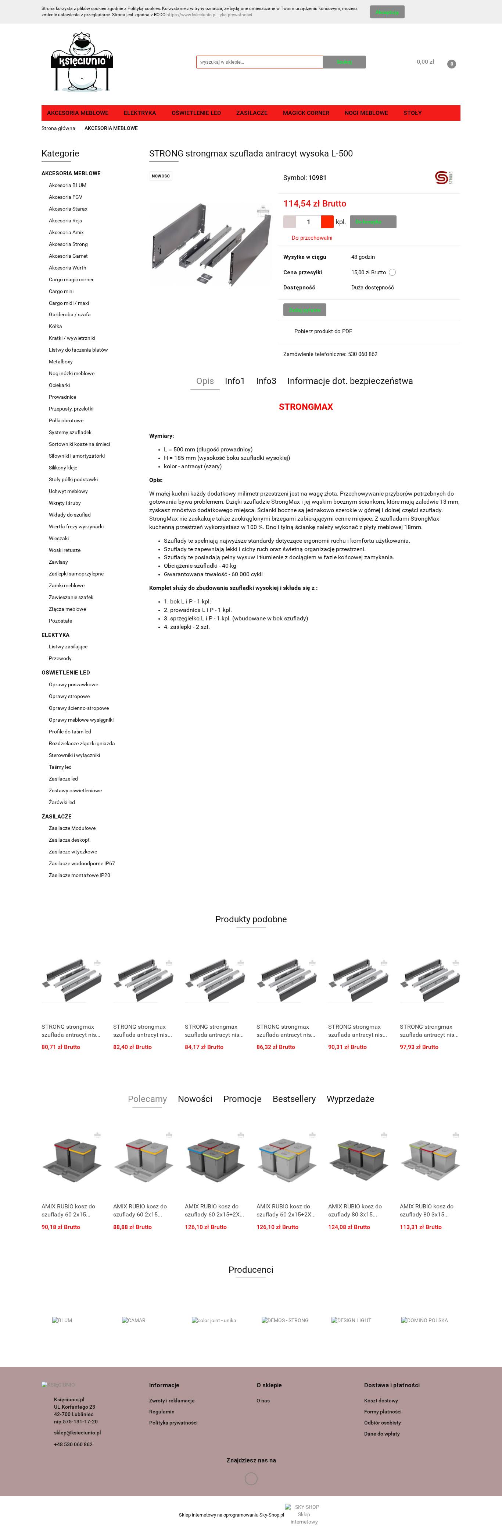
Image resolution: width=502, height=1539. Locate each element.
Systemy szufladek (71, 432)
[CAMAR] (146, 1320)
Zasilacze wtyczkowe (73, 852)
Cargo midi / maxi (69, 303)
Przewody (60, 658)
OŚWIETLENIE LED (67, 672)
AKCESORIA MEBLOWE (72, 173)
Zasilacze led (64, 779)
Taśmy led (61, 767)
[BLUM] (76, 1320)
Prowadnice (63, 397)
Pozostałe (60, 621)
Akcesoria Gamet (69, 256)
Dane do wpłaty (382, 1434)
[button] (164, 1385)
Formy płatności (383, 1412)
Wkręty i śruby (65, 503)
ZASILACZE (57, 816)
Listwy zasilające (68, 646)
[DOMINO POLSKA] (425, 1320)
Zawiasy (59, 562)
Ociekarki (59, 385)
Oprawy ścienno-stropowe (79, 708)
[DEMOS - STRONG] (286, 1320)
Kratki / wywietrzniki (72, 338)
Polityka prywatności (173, 1423)
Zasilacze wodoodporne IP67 (82, 863)
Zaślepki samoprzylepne (76, 574)
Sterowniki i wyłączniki (74, 755)
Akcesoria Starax (69, 209)
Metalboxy (61, 361)
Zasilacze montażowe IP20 (80, 875)
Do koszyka (369, 222)
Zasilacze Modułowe (73, 828)
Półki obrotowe (67, 420)
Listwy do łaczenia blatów (78, 350)
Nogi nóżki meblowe (72, 373)
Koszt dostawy (381, 1401)
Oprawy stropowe (69, 696)
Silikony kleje (63, 468)
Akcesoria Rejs (66, 220)
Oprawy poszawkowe (73, 684)
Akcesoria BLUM (68, 185)
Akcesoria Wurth (68, 268)
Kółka (55, 326)
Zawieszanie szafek (71, 597)
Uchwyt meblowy (69, 491)
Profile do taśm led (70, 732)
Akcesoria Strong (69, 244)
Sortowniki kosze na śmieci (80, 444)
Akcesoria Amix (67, 232)
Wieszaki (59, 538)
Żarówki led (62, 802)
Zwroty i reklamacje (172, 1401)
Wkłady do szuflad (70, 515)
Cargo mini (62, 291)
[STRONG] (445, 177)
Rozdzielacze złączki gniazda (82, 743)
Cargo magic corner (72, 279)
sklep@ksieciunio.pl (77, 1433)
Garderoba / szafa (70, 314)
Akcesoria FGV (66, 197)
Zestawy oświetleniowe (75, 790)
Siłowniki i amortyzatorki (77, 456)
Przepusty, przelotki (71, 409)
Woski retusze (65, 550)
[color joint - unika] (216, 1320)
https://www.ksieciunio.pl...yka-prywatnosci (209, 14)
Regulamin (162, 1412)
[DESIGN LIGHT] (356, 1320)
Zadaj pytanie (305, 310)
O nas (263, 1401)
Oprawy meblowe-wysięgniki (81, 720)
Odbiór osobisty (382, 1423)
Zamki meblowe (67, 585)
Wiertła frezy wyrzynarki (77, 526)
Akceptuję (387, 12)
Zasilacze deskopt (70, 840)
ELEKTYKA (56, 635)
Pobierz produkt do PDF (323, 331)
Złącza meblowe (67, 609)
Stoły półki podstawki (73, 479)
